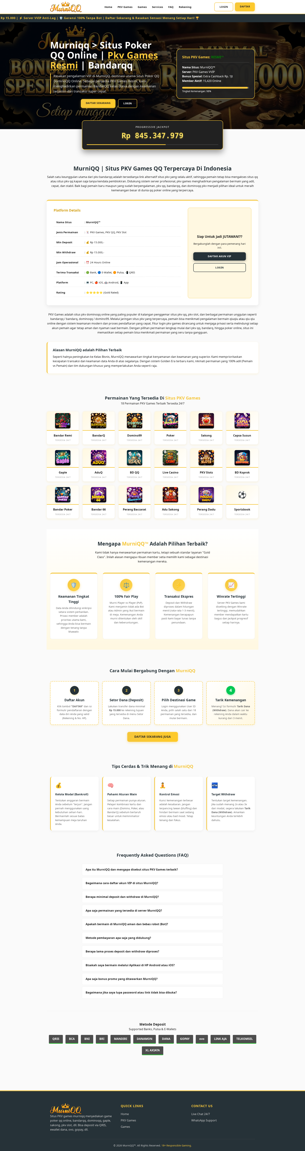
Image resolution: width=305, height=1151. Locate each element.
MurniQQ (92, 222)
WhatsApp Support (204, 1120)
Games (142, 7)
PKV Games (125, 7)
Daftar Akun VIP (219, 256)
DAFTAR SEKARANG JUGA (152, 737)
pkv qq (195, 328)
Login (224, 6)
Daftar (245, 6)
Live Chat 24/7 (200, 1114)
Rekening (185, 7)
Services (157, 7)
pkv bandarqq (103, 177)
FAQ (171, 7)
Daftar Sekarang (98, 103)
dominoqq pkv (197, 186)
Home (108, 7)
